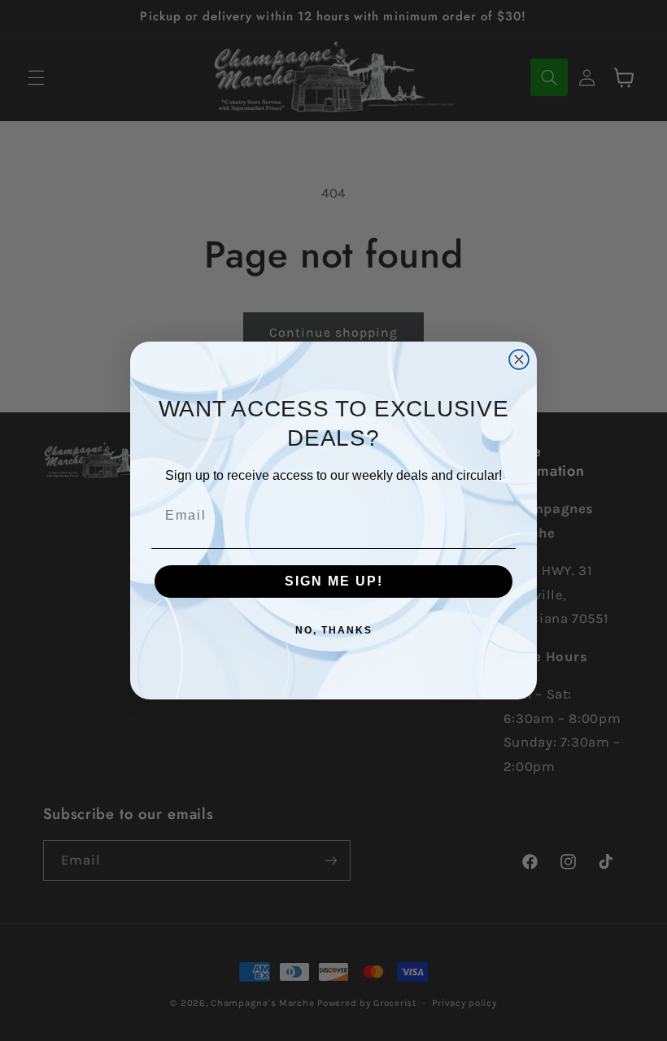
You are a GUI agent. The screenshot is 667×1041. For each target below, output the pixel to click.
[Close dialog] (519, 359)
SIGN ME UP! (334, 581)
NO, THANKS (334, 630)
